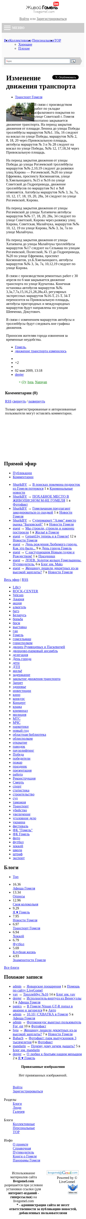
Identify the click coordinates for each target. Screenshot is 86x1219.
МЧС (17, 722)
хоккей (18, 846)
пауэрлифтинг (23, 750)
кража (17, 707)
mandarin (19, 1046)
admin (17, 986)
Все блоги (11, 967)
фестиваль (20, 826)
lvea (30, 382)
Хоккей (18, 936)
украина (19, 822)
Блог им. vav (65, 994)
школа (17, 850)
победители (21, 758)
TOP (57, 40)
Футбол (18, 944)
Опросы (19, 896)
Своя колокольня (25, 904)
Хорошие (25, 44)
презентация (22, 770)
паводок (19, 746)
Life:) (17, 587)
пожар (17, 762)
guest (16, 528)
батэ (16, 611)
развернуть (36, 401)
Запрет (18, 683)
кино (16, 695)
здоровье (19, 687)
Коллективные (20, 40)
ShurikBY (20, 484)
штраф (17, 854)
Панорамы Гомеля (26, 1160)
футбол (18, 842)
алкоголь (19, 607)
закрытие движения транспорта (36, 679)
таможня (19, 802)
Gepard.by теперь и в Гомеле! (47, 536)
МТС (17, 718)
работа (18, 774)
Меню (17, 28)
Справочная (22, 1148)
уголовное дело (24, 818)
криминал (20, 711)
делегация (20, 655)
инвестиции (22, 691)
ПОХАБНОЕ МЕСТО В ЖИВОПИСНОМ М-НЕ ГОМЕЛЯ (41, 498)
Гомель (20, 347)
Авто (52, 1010)
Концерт (19, 703)
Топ (16, 877)
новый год (21, 730)
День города (22, 659)
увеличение (21, 814)
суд (15, 798)
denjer (19, 374)
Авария (18, 599)
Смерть (18, 782)
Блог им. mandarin (26, 1050)
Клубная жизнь (24, 952)
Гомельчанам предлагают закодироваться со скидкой (41, 510)
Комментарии (23, 477)
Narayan (41, 382)
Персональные (43, 40)
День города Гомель (57, 548)
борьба (18, 619)
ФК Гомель (21, 834)
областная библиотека (29, 734)
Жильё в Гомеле (47, 532)
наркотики (21, 726)
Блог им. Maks (52, 564)
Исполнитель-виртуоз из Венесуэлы (54, 998)
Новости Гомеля (61, 524)
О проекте (20, 1144)
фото (16, 838)
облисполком (23, 738)
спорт (17, 786)
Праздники (46, 556)
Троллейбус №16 (35, 994)
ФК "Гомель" (23, 830)
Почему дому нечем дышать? (53, 1046)
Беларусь (19, 615)
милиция (19, 714)
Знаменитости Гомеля (29, 960)
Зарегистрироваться (52, 19)
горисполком (22, 643)
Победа (18, 754)
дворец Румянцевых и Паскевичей (39, 647)
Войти (24, 19)
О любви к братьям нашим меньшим (54, 1054)
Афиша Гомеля (24, 888)
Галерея (18, 1111)
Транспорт (21, 806)
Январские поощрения (44, 986)
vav (15, 994)
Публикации (22, 473)
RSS (8, 401)
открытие (20, 742)
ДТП (16, 667)
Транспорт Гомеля (28, 97)
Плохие (24, 48)
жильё (17, 671)
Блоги (17, 1103)
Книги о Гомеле (25, 1156)
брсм (16, 623)
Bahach (18, 1038)
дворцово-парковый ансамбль (35, 651)
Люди (17, 1107)
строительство (23, 794)
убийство (20, 810)
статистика (21, 790)
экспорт (19, 858)
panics (17, 1006)
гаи (15, 631)
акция (17, 603)
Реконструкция (24, 778)
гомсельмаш (22, 639)
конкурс (19, 699)
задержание (21, 675)
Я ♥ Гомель (21, 912)
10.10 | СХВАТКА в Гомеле (47, 1014)
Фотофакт (20, 504)
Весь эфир (11, 580)
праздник (20, 766)
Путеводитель (23, 1152)
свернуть (19, 401)
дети (16, 663)
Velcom (18, 595)
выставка (20, 627)
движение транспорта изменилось (40, 351)
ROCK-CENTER (25, 591)
